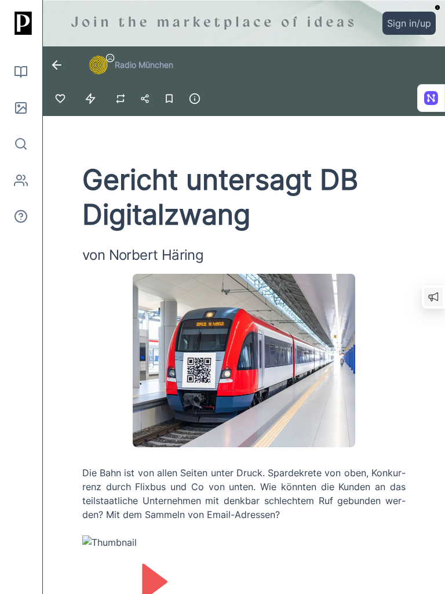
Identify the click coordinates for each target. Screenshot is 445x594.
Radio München (144, 65)
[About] (20, 216)
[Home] (21, 23)
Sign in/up (409, 23)
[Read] (20, 72)
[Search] (20, 143)
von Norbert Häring (142, 255)
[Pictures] (20, 107)
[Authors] (20, 180)
